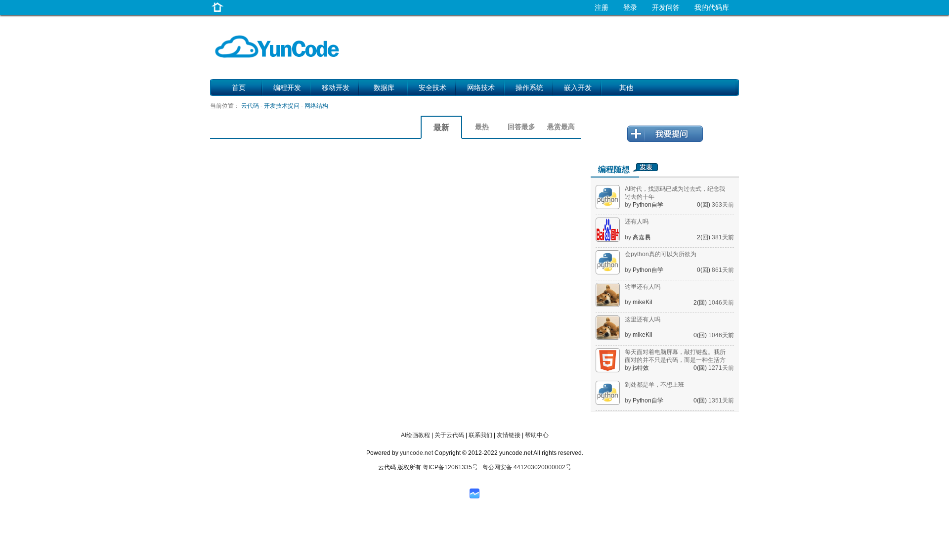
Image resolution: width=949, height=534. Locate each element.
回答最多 (521, 127)
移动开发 (335, 87)
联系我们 (480, 435)
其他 (626, 87)
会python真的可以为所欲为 (660, 254)
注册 (601, 7)
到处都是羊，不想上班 (654, 384)
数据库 (384, 87)
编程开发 (287, 87)
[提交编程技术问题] (665, 139)
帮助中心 (537, 435)
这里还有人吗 (642, 286)
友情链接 (508, 435)
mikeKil (642, 302)
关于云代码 (449, 435)
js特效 (641, 367)
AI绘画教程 (415, 435)
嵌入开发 (578, 87)
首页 (239, 87)
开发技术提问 (282, 105)
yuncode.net (416, 452)
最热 (482, 127)
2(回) (704, 237)
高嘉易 (641, 237)
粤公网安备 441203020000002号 (526, 467)
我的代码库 (711, 7)
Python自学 (648, 204)
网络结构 (316, 105)
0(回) (704, 204)
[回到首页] (217, 12)
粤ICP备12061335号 (450, 467)
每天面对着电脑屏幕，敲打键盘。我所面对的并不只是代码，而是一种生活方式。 (675, 360)
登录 (630, 7)
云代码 (250, 105)
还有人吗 (636, 221)
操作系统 (529, 87)
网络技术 (481, 87)
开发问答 (666, 7)
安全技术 (432, 87)
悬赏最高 (561, 127)
